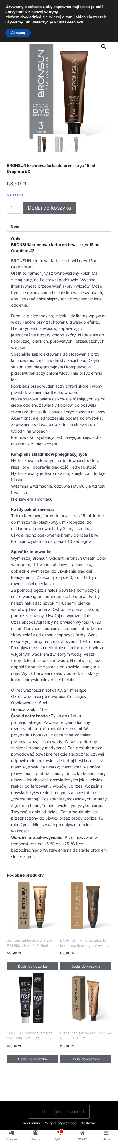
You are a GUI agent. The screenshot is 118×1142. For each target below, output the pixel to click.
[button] (104, 46)
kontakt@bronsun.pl (59, 1112)
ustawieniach (71, 22)
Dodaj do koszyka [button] (32, 966)
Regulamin (31, 1123)
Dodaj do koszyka (49, 208)
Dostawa (88, 1123)
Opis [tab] (15, 226)
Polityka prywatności (60, 1123)
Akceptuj (18, 33)
